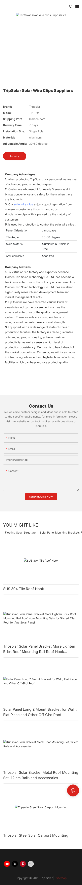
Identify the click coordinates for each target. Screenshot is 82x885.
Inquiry (14, 156)
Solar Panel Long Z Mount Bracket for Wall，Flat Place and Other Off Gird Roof (40, 712)
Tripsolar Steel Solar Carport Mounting (35, 835)
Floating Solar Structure (20, 532)
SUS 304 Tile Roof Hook (23, 589)
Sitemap (61, 878)
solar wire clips (23, 204)
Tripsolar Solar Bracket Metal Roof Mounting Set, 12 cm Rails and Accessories (40, 775)
